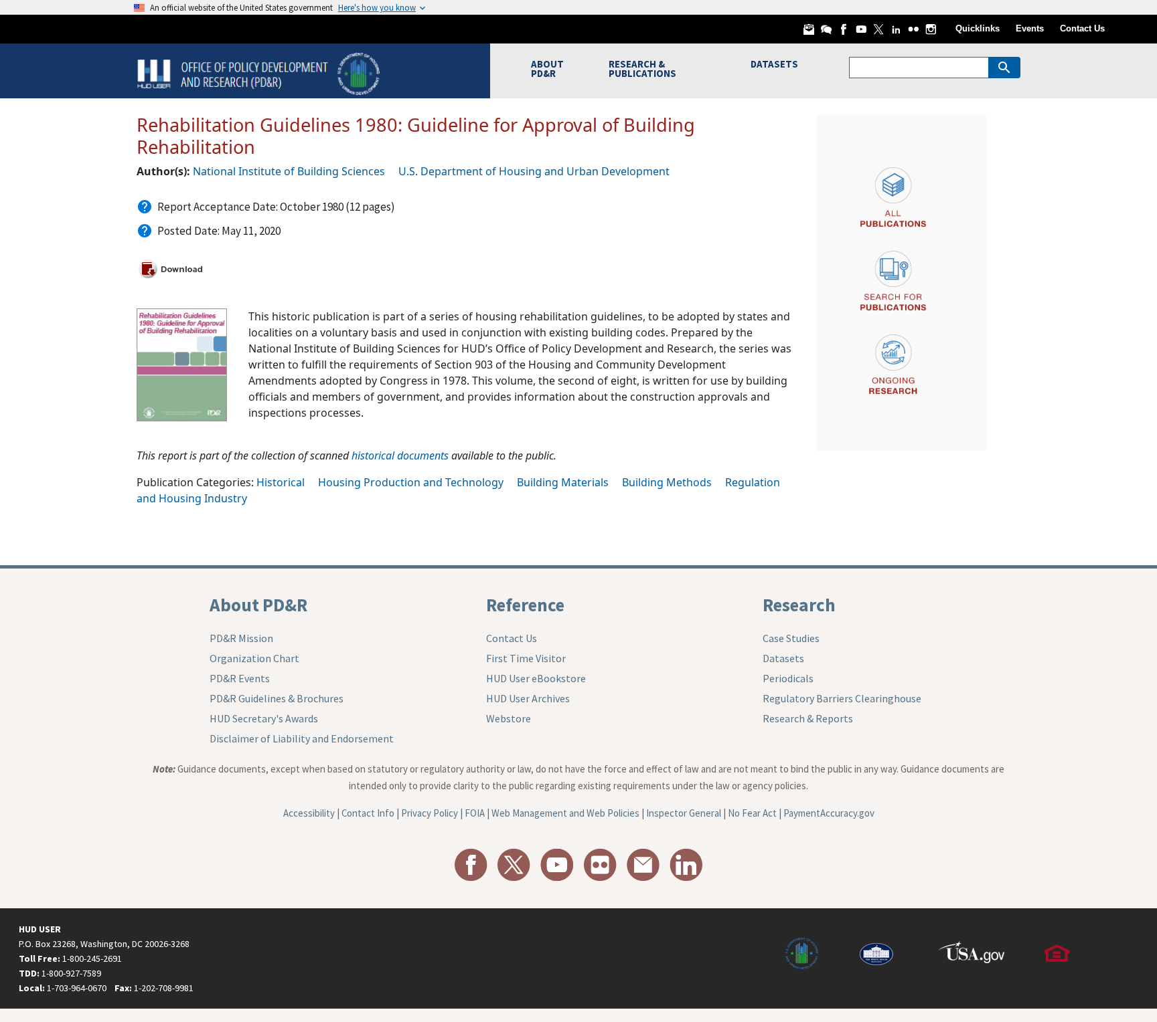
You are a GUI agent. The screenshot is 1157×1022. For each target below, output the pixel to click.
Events (1030, 28)
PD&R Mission (241, 638)
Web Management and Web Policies (565, 813)
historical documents (400, 455)
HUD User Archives (528, 698)
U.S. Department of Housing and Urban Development (534, 171)
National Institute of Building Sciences (289, 171)
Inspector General (683, 813)
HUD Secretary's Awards (264, 718)
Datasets (783, 658)
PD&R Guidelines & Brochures (276, 698)
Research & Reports (808, 718)
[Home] (260, 72)
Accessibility (309, 813)
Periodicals (788, 678)
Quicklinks (977, 28)
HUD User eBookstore (536, 678)
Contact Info (367, 813)
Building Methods (667, 482)
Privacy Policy (429, 813)
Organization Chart (254, 658)
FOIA (475, 813)
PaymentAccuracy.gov (828, 813)
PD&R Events (240, 678)
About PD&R (258, 604)
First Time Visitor (526, 658)
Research (799, 604)
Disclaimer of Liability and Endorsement (302, 738)
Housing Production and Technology (411, 482)
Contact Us (1082, 28)
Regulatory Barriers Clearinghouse (842, 698)
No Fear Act (752, 813)
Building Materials (563, 482)
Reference (525, 604)
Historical (280, 482)
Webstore (508, 718)
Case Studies (791, 638)
